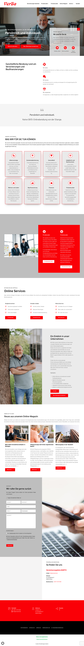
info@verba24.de (54, 573)
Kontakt (78, 3)
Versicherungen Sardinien (33, 3)
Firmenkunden (54, 3)
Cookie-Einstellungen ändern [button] (42, 643)
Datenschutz (32, 627)
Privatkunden (44, 3)
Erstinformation (13, 533)
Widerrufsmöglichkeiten (41, 639)
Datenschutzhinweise (12, 539)
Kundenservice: (49, 581)
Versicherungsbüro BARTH (56, 570)
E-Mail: (47, 573)
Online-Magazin (63, 3)
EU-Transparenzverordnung (57, 627)
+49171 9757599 (57, 581)
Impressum (38, 627)
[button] (2, 643)
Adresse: (48, 575)
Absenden (10, 545)
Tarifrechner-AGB (46, 627)
